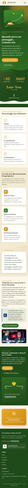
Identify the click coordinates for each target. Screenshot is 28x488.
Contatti (4, 464)
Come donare (7, 368)
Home (3, 455)
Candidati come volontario (11, 373)
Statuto (4, 462)
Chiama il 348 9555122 (10, 60)
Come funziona (8, 65)
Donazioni (4, 460)
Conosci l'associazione (10, 325)
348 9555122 (14, 420)
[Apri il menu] (24, 2)
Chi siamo (4, 457)
